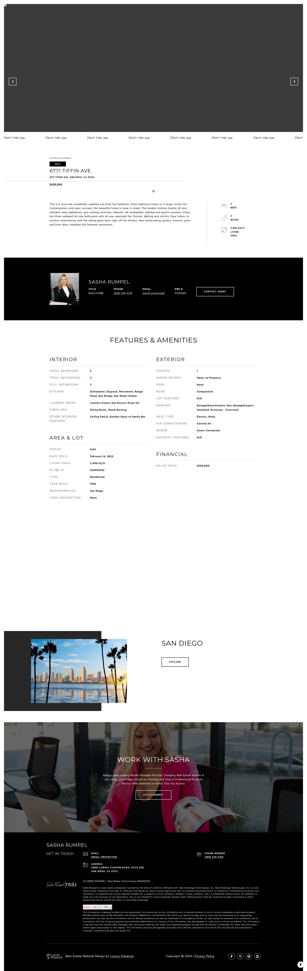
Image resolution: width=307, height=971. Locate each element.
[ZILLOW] (257, 956)
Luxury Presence (122, 956)
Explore (175, 662)
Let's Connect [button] (153, 794)
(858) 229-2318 (123, 293)
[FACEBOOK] (231, 956)
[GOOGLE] (249, 956)
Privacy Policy (204, 956)
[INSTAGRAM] (240, 956)
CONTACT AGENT (215, 291)
